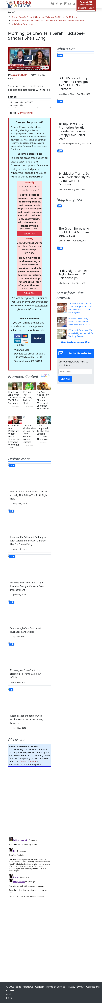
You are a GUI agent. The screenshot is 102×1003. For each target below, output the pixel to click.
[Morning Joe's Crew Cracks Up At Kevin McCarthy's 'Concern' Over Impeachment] (29, 567)
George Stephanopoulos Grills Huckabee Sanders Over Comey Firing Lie (26, 719)
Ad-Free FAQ (41, 305)
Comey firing (25, 112)
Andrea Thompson (67, 143)
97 (10, 644)
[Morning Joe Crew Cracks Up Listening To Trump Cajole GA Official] (29, 654)
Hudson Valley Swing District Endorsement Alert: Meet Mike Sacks (79, 321)
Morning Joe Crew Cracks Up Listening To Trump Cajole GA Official (25, 674)
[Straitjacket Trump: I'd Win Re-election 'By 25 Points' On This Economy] (75, 159)
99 (59, 55)
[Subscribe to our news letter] (69, 4)
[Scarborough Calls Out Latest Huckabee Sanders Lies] (29, 612)
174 (10, 465)
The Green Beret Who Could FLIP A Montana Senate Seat (74, 232)
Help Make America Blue (75, 342)
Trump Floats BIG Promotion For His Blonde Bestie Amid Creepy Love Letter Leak (72, 131)
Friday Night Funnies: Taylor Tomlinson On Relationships (73, 274)
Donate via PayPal (38, 338)
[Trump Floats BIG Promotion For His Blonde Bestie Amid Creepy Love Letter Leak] (75, 109)
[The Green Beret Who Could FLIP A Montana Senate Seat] (75, 214)
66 (59, 101)
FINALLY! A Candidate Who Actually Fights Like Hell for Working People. (81, 333)
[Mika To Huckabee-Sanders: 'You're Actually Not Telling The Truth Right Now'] (29, 476)
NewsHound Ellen (66, 94)
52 (59, 151)
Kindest (21, 344)
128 (10, 556)
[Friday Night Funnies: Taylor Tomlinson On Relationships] (75, 256)
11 (59, 248)
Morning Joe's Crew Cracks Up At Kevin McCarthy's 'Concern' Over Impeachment (27, 586)
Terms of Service (28, 761)
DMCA (80, 986)
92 (10, 602)
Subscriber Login (86, 8)
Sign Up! (65, 378)
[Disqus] (29, 867)
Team (17, 986)
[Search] (73, 4)
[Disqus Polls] (29, 801)
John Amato (64, 189)
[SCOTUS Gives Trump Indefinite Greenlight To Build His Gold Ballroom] (75, 63)
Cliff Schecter (64, 240)
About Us (28, 986)
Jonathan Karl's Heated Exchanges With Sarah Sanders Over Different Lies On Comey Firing (28, 541)
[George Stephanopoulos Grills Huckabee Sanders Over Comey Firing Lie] (29, 700)
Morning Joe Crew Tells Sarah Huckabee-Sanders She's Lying (46, 35)
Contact (39, 986)
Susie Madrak (19, 74)
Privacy (71, 986)
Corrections (93, 986)
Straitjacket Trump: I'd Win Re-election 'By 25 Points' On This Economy (74, 178)
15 (10, 511)
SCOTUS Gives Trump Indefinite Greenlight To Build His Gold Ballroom (73, 83)
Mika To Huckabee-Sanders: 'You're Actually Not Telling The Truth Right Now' (29, 495)
